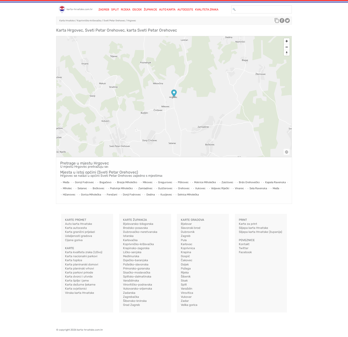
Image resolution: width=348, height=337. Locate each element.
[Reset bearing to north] (287, 53)
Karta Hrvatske (67, 20)
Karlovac (186, 244)
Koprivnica (188, 248)
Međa (66, 182)
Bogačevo (105, 182)
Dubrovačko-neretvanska (140, 232)
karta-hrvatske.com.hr (80, 9)
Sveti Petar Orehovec (114, 20)
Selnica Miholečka (188, 194)
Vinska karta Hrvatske (79, 293)
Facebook (245, 252)
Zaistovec (227, 182)
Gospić (185, 256)
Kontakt (244, 244)
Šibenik (186, 276)
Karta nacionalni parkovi (81, 256)
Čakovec (186, 260)
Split (115, 9)
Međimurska (131, 256)
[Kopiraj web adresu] (276, 21)
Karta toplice (73, 260)
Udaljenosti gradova (78, 236)
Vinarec (239, 188)
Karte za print (248, 224)
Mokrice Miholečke (205, 182)
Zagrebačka (131, 297)
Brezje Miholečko (127, 182)
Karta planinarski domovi (81, 264)
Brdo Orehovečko (249, 182)
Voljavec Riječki (220, 188)
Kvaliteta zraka (206, 9)
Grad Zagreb (131, 305)
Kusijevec (166, 194)
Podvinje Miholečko (121, 188)
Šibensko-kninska (135, 301)
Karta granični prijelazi (80, 232)
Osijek (137, 9)
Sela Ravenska (258, 188)
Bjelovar (186, 224)
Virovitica (187, 293)
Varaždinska (131, 280)
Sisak (184, 280)
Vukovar (186, 297)
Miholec (67, 188)
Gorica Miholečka (91, 194)
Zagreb (103, 9)
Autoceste (185, 9)
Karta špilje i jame (77, 280)
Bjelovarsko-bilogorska (138, 224)
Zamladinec (145, 188)
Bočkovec (98, 188)
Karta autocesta (76, 228)
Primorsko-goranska (136, 268)
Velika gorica (189, 305)
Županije (150, 9)
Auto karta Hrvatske (78, 224)
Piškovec (183, 182)
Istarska (128, 236)
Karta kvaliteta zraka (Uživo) (83, 252)
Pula (184, 240)
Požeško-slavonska (135, 264)
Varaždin (186, 288)
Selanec (82, 188)
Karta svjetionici (76, 288)
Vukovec (200, 188)
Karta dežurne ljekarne (80, 284)
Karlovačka (130, 240)
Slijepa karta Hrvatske (253, 228)
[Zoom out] (287, 47)
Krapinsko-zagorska (136, 248)
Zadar (185, 301)
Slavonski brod (190, 228)
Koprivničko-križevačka (89, 20)
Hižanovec (69, 194)
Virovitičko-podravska (137, 284)
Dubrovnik (188, 232)
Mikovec (147, 182)
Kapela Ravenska (275, 182)
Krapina (186, 252)
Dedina (150, 194)
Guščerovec (165, 188)
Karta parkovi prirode (79, 272)
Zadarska (129, 293)
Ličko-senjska (132, 252)
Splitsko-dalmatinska (137, 276)
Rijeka (125, 9)
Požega (186, 268)
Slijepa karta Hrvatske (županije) (260, 232)
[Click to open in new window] (282, 21)
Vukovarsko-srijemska (137, 288)
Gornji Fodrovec (84, 182)
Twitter (243, 248)
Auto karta (167, 9)
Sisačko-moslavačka (136, 272)
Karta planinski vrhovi (79, 268)
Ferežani (112, 194)
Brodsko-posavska (135, 228)
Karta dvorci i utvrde (79, 276)
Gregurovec (165, 182)
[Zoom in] (287, 41)
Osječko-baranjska (135, 260)
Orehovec (184, 188)
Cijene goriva (74, 240)
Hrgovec (131, 20)
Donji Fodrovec (132, 194)
